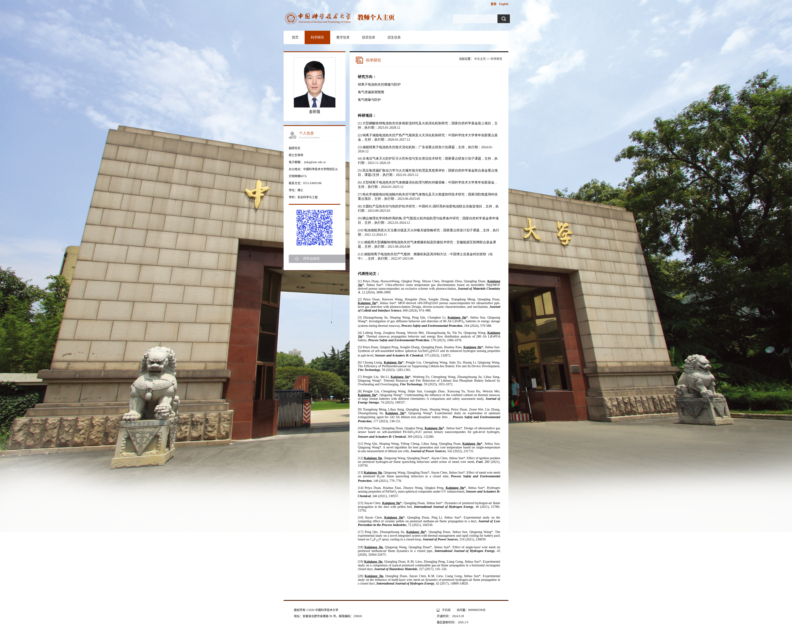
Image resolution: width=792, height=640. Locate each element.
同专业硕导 (311, 258)
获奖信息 (368, 37)
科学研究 (317, 37)
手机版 (446, 610)
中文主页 (480, 58)
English (503, 4)
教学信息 (343, 37)
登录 (493, 4)
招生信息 (394, 37)
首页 (295, 37)
